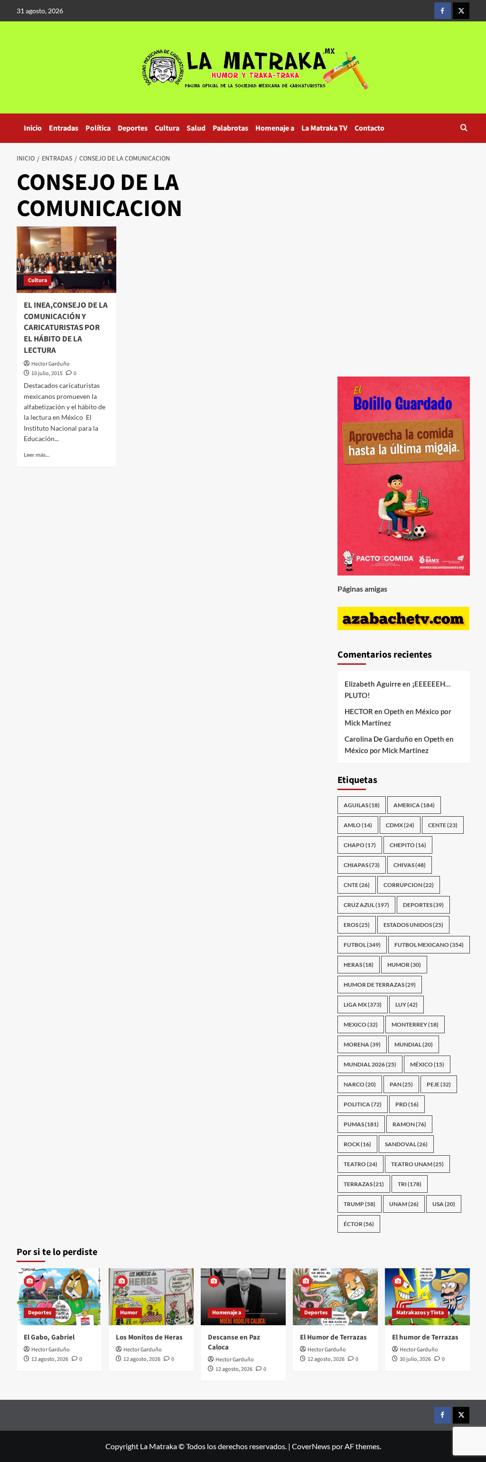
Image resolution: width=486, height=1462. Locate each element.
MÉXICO (427, 1064)
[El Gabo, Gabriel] (59, 1296)
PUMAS (361, 1124)
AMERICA (414, 805)
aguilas (362, 805)
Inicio (33, 128)
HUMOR (404, 964)
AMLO (358, 825)
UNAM (404, 1203)
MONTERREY (415, 1024)
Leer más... (37, 454)
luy (406, 1004)
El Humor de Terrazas (333, 1337)
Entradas (63, 128)
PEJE (439, 1084)
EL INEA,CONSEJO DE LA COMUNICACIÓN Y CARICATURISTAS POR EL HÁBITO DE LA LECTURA (66, 328)
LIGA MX (363, 1004)
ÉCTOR (359, 1223)
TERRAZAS (364, 1184)
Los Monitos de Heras (149, 1337)
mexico (361, 1024)
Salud (196, 128)
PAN (401, 1084)
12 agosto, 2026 (49, 1359)
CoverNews (311, 1446)
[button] (464, 128)
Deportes (133, 128)
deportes (423, 904)
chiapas (362, 864)
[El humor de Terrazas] (427, 1296)
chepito (408, 845)
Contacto (369, 128)
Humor (129, 1313)
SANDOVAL (406, 1144)
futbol (362, 944)
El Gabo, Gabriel (49, 1337)
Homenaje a (274, 128)
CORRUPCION (408, 884)
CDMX (400, 825)
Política (98, 128)
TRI (409, 1184)
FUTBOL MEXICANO (429, 944)
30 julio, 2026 (415, 1359)
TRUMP (359, 1203)
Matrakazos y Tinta (420, 1313)
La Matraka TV (324, 128)
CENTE (443, 825)
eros (357, 924)
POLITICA (363, 1104)
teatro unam (417, 1164)
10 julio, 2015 (47, 373)
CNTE (357, 884)
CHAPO (360, 845)
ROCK (357, 1144)
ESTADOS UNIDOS (413, 924)
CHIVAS (409, 864)
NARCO (360, 1084)
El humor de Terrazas (425, 1337)
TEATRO (360, 1164)
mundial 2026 (370, 1064)
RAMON (409, 1124)
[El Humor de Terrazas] (335, 1296)
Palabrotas (230, 128)
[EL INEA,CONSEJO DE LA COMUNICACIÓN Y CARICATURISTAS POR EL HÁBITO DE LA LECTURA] (66, 259)
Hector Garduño (50, 364)
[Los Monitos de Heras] (151, 1296)
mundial (413, 1044)
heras (359, 964)
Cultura (167, 128)
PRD (407, 1104)
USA (443, 1203)
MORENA (362, 1044)
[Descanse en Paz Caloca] (243, 1296)
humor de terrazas (380, 984)
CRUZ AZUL (366, 904)
